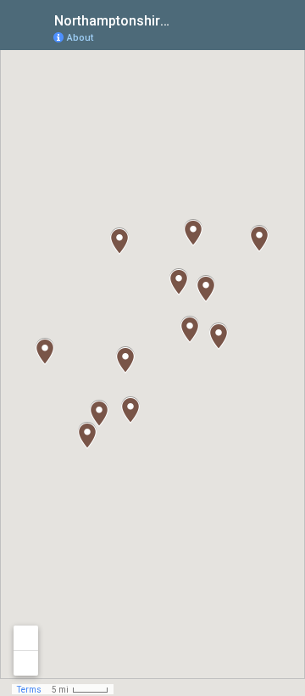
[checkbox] (182, 19)
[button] (130, 410)
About (80, 37)
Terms (29, 689)
